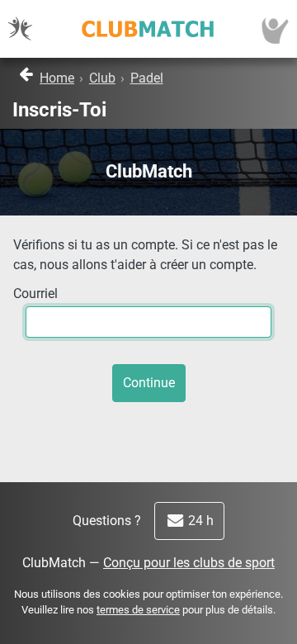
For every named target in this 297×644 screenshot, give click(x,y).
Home (57, 78)
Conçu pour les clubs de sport (189, 563)
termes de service (138, 610)
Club (102, 78)
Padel (146, 78)
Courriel (35, 293)
